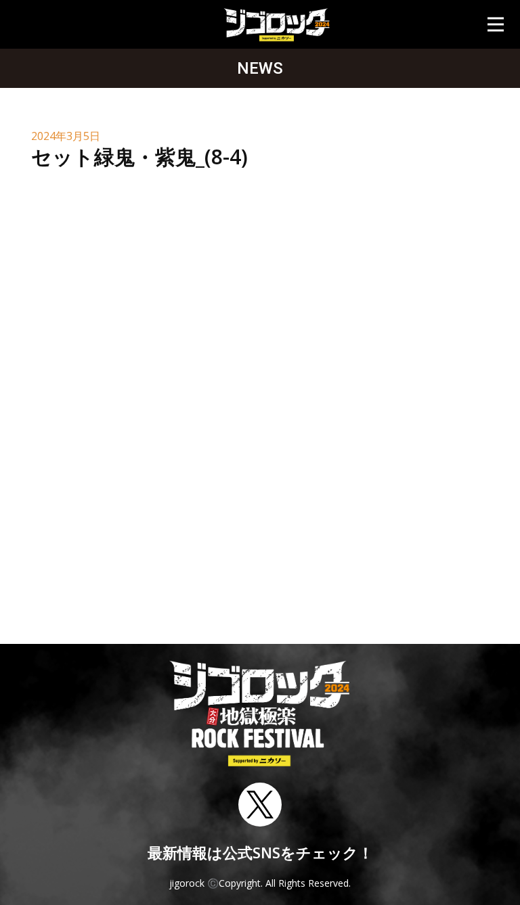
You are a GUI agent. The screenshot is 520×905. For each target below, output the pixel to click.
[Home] (277, 24)
